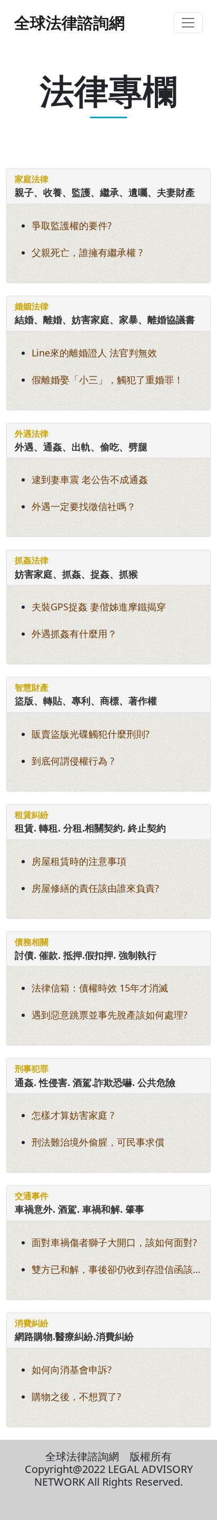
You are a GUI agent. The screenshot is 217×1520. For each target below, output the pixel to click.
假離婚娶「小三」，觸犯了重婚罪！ (107, 379)
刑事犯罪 (31, 1068)
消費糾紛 (31, 1323)
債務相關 (31, 942)
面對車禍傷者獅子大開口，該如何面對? (114, 1242)
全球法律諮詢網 (69, 22)
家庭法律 (31, 179)
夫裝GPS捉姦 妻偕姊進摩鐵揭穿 (99, 606)
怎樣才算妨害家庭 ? (73, 1115)
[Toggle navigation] (188, 22)
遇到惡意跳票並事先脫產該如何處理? (110, 1014)
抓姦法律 (31, 560)
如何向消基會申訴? (72, 1369)
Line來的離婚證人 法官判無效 (94, 352)
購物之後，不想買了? (76, 1396)
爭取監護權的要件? (72, 225)
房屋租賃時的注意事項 (79, 861)
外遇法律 (31, 433)
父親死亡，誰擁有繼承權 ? (87, 252)
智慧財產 (31, 687)
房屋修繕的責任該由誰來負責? (95, 888)
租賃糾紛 (31, 814)
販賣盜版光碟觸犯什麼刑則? (91, 734)
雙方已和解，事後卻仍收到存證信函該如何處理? (117, 1271)
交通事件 (31, 1196)
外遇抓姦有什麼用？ (74, 633)
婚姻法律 (31, 306)
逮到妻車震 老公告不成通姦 (90, 479)
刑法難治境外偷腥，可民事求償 (98, 1142)
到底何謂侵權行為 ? (73, 760)
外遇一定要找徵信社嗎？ (84, 506)
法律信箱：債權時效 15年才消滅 (100, 987)
